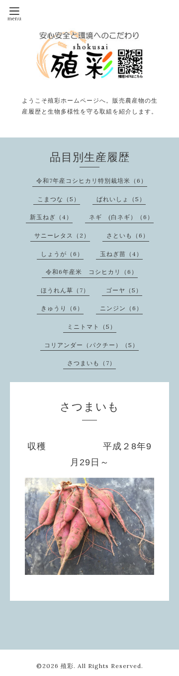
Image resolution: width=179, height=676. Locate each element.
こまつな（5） (58, 199)
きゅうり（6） (62, 308)
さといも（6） (127, 235)
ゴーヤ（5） (124, 290)
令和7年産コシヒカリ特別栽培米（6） (91, 180)
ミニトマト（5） (91, 326)
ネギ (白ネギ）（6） (121, 217)
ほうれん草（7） (65, 290)
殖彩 (67, 666)
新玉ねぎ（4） (51, 217)
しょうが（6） (62, 254)
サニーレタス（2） (62, 235)
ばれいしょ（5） (121, 199)
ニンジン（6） (121, 308)
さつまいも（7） (91, 363)
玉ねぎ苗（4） (121, 254)
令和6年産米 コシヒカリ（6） (92, 271)
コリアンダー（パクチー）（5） (91, 345)
